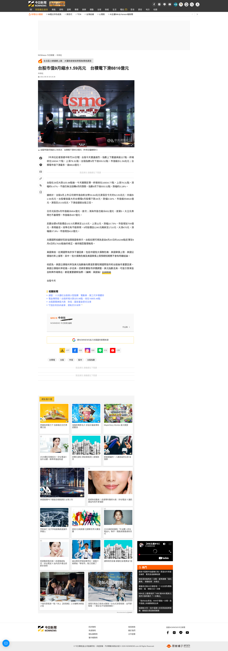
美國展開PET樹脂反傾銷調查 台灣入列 (56, 500)
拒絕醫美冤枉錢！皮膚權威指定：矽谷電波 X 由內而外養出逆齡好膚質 (53, 563)
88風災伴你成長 (54, 14)
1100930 (106, 272)
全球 (99, 9)
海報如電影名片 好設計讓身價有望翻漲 (85, 426)
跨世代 (69, 14)
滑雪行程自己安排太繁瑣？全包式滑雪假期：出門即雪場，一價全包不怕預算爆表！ (110, 605)
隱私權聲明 (93, 634)
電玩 (122, 9)
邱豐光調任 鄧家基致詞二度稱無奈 (85, 458)
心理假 (102, 14)
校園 (155, 9)
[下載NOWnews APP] (186, 4)
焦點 (54, 9)
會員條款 (131, 627)
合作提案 (131, 634)
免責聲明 (92, 630)
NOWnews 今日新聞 (46, 55)
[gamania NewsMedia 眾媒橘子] (178, 646)
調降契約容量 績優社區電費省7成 (118, 561)
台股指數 (91, 359)
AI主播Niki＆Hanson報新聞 (121, 14)
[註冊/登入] (198, 4)
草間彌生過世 (41, 9)
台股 (62, 359)
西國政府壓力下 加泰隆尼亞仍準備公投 (53, 426)
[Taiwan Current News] (175, 4)
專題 (76, 9)
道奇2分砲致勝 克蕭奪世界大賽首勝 (86, 530)
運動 (92, 9)
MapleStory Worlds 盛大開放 (116, 425)
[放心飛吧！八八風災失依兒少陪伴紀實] (57, 4)
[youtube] (170, 4)
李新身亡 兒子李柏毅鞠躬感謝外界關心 (53, 530)
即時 (61, 9)
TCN (79, 14)
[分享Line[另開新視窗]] (40, 165)
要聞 (69, 9)
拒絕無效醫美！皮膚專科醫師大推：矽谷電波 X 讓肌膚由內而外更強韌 (110, 501)
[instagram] (159, 4)
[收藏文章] (40, 192)
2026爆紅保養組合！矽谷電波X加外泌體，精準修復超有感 (53, 458)
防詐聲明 (92, 627)
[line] (164, 4)
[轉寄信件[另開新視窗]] (40, 171)
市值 (71, 359)
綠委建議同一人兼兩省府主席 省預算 (117, 458)
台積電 (52, 359)
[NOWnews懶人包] (181, 4)
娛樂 (84, 9)
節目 (140, 9)
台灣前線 (90, 14)
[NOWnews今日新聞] (37, 4)
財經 (107, 9)
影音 (132, 9)
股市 (80, 359)
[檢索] (192, 4)
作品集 (125, 327)
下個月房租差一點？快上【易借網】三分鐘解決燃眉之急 (62, 605)
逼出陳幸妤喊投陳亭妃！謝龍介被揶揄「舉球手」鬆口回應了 (85, 562)
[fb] (154, 4)
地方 (148, 9)
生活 (114, 9)
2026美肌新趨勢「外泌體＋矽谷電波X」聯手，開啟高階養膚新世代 (118, 531)
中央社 (59, 55)
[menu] (30, 9)
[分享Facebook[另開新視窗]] (40, 158)
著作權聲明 (93, 637)
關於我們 (131, 630)
